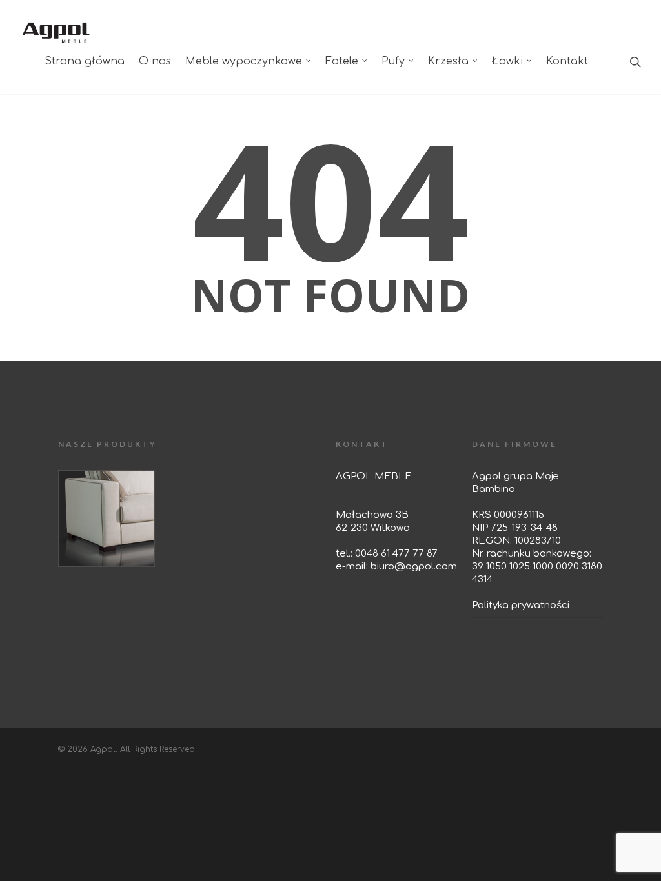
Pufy (393, 61)
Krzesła (448, 61)
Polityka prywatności (520, 605)
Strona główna (85, 61)
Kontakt (567, 61)
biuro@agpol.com (414, 566)
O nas (155, 61)
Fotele (341, 61)
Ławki (507, 61)
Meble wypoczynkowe (243, 61)
